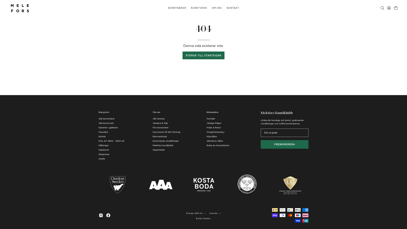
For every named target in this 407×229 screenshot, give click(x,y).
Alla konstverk (106, 123)
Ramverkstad (160, 136)
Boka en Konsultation (218, 145)
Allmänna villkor (215, 141)
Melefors (206, 218)
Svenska (213, 213)
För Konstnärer (161, 127)
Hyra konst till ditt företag (166, 132)
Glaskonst (104, 150)
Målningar (104, 145)
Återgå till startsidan (203, 55)
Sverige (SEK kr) (194, 213)
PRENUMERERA (284, 144)
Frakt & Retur (214, 127)
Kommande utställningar (166, 141)
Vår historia (159, 118)
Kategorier (104, 112)
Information (212, 112)
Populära (103, 132)
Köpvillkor (212, 136)
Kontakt (211, 118)
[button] (382, 8)
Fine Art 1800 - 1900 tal (111, 141)
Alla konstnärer (107, 118)
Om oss (156, 112)
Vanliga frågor (214, 123)
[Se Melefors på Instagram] (101, 215)
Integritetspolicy (215, 132)
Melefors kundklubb (163, 145)
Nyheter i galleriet (108, 127)
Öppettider (159, 150)
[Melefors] (20, 8)
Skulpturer (104, 154)
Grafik (102, 158)
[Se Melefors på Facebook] (108, 215)
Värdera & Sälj (160, 123)
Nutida (102, 136)
